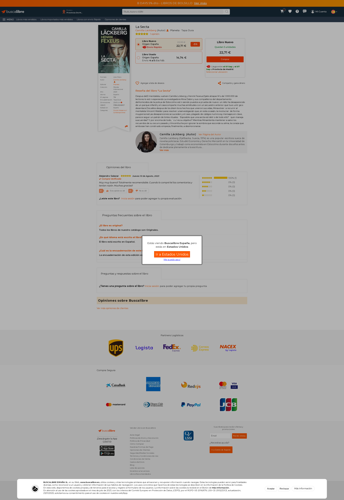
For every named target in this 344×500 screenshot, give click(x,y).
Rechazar (284, 489)
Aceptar (271, 489)
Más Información (303, 488)
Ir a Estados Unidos (172, 254)
